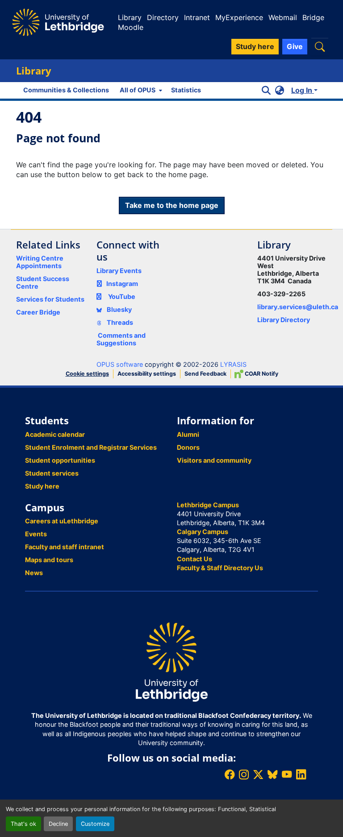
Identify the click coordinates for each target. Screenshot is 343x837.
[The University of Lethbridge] (171, 661)
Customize (95, 823)
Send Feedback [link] (205, 373)
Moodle (130, 27)
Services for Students (50, 299)
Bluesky (118, 309)
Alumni (188, 434)
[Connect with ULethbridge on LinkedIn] (301, 774)
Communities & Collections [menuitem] (66, 90)
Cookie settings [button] (87, 373)
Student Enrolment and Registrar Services (91, 447)
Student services (52, 473)
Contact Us (194, 559)
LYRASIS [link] (233, 364)
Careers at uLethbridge (61, 521)
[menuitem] (140, 90)
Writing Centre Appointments (39, 261)
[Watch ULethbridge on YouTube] (287, 774)
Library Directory (283, 319)
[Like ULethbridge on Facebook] (229, 774)
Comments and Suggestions (121, 339)
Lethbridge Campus (208, 505)
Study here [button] (255, 46)
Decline (58, 823)
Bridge (313, 17)
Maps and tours (49, 560)
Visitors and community (214, 460)
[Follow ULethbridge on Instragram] (244, 774)
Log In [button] (302, 90)
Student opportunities (60, 460)
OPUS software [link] (119, 364)
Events (36, 534)
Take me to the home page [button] (171, 205)
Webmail (282, 17)
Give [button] (295, 46)
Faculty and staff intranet (64, 547)
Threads (119, 322)
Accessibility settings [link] (146, 373)
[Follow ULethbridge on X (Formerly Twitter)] (258, 774)
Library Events (119, 270)
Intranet (197, 17)
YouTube (121, 296)
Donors (188, 447)
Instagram (122, 283)
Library (130, 17)
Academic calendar (55, 434)
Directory (163, 17)
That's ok (23, 823)
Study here (42, 486)
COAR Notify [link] (260, 373)
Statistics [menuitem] (186, 90)
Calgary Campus (202, 531)
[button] (320, 46)
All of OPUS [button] (137, 90)
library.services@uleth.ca (297, 307)
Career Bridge (38, 312)
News (34, 572)
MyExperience (239, 17)
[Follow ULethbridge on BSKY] (272, 774)
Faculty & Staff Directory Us (220, 568)
